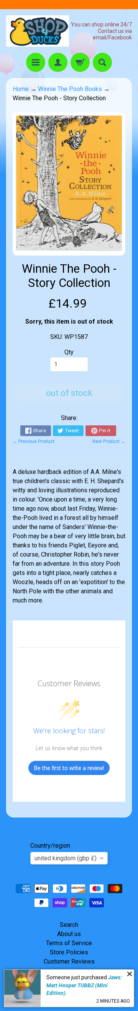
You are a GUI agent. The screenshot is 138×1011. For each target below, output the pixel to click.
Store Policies (69, 952)
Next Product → (108, 441)
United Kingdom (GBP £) (65, 858)
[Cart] (80, 62)
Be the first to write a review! (69, 768)
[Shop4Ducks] (37, 31)
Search (69, 924)
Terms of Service (69, 943)
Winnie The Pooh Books (70, 89)
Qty (69, 352)
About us (69, 934)
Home (21, 89)
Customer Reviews (69, 961)
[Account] (57, 62)
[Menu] (35, 62)
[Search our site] (102, 62)
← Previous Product (33, 441)
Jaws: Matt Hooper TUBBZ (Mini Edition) (84, 985)
